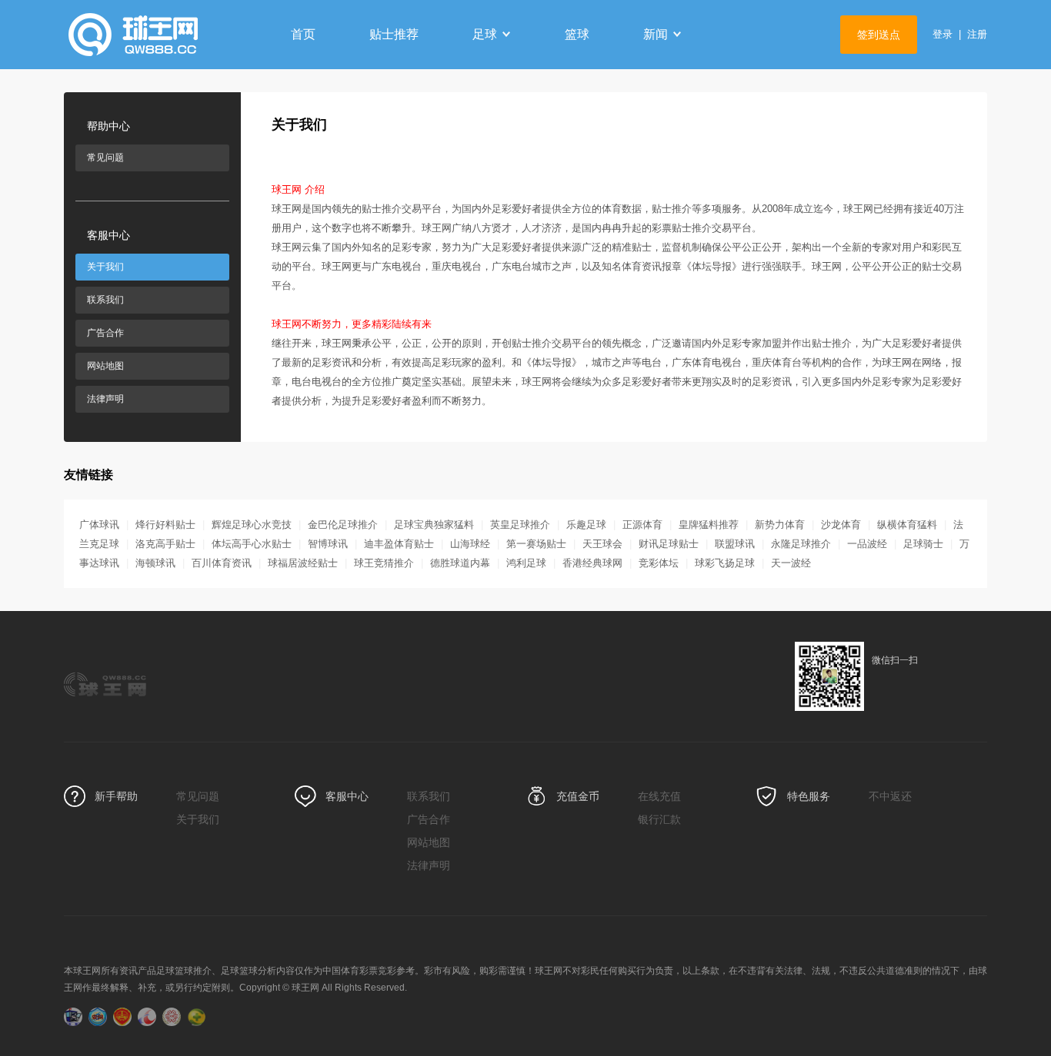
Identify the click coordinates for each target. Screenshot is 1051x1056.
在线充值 (659, 796)
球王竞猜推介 (384, 563)
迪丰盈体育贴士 (399, 544)
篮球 (577, 34)
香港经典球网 (592, 563)
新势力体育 (780, 524)
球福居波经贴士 (303, 563)
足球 (484, 34)
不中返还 (890, 796)
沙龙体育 (841, 524)
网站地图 (105, 365)
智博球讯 (328, 544)
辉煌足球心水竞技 (252, 524)
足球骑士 (923, 544)
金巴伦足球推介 (343, 524)
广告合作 (105, 332)
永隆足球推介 (801, 544)
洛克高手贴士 (165, 544)
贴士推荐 (394, 34)
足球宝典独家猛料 (434, 524)
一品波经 (867, 544)
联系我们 (105, 299)
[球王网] (160, 34)
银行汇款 (659, 819)
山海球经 (470, 544)
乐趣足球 (586, 524)
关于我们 (105, 266)
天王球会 (602, 544)
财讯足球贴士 (669, 544)
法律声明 (105, 399)
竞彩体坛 (659, 563)
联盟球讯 (735, 544)
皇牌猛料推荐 (709, 524)
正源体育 (642, 524)
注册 (977, 34)
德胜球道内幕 (460, 563)
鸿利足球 (526, 563)
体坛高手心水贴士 (252, 544)
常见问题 (105, 157)
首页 (303, 34)
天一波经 (791, 563)
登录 (943, 34)
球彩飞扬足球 (725, 563)
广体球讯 (99, 524)
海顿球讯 (155, 563)
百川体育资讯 (222, 563)
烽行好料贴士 (165, 524)
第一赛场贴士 (536, 544)
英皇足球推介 (520, 524)
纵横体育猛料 (907, 524)
